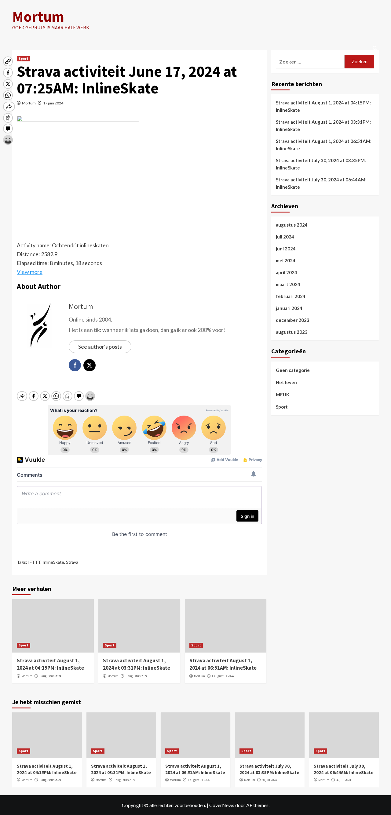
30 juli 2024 (269, 780)
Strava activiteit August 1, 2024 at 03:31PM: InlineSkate (136, 664)
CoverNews (221, 805)
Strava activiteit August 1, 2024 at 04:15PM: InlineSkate (50, 664)
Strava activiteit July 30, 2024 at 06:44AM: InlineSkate (321, 183)
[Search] (375, 48)
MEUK (282, 394)
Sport (23, 58)
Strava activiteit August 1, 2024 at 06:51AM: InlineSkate (223, 664)
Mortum (38, 16)
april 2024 (286, 272)
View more (29, 271)
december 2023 (292, 320)
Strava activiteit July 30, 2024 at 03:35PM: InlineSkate (321, 164)
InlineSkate (53, 562)
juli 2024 (285, 236)
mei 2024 (285, 260)
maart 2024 (288, 284)
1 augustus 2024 (50, 676)
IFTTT (34, 562)
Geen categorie (293, 370)
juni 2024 (286, 248)
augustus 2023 (292, 332)
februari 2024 (290, 296)
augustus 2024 (292, 224)
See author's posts (100, 346)
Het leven (286, 382)
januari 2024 (289, 308)
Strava (72, 562)
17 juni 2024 (53, 103)
